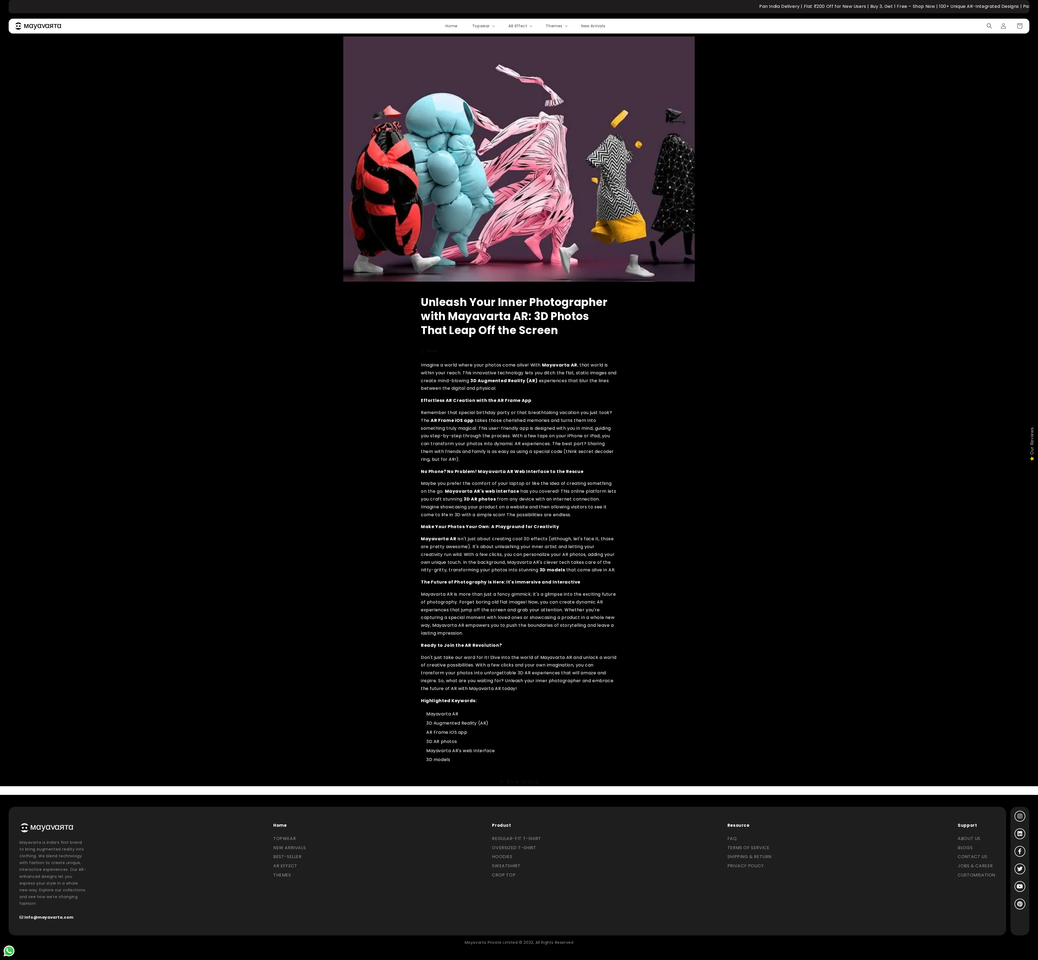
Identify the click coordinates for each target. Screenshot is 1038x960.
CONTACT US (972, 857)
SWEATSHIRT (506, 866)
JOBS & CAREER (975, 866)
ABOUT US (969, 838)
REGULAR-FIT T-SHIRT (516, 838)
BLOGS (965, 848)
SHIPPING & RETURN (749, 857)
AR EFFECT (285, 866)
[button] (483, 26)
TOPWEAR (284, 838)
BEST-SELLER (287, 857)
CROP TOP (503, 875)
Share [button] (432, 351)
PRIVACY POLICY (745, 866)
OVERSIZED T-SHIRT (514, 848)
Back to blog (523, 781)
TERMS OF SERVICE (748, 848)
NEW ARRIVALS (289, 848)
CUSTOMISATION (976, 875)
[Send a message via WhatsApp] (9, 951)
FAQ (732, 838)
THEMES (282, 875)
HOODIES (502, 857)
